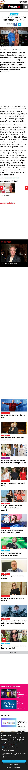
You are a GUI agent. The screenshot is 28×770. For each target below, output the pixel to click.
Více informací (19, 742)
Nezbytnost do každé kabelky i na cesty (22, 723)
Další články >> (14, 652)
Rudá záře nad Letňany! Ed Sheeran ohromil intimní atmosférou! (11, 554)
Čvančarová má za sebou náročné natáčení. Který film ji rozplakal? (14, 647)
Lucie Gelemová (15, 178)
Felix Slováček (8, 178)
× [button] (26, 733)
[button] (14, 744)
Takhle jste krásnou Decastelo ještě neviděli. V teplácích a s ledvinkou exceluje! (11, 508)
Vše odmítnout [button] (14, 764)
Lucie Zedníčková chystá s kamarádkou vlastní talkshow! (12, 439)
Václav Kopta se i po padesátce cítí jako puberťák (12, 577)
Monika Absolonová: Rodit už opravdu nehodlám (12, 600)
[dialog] (14, 751)
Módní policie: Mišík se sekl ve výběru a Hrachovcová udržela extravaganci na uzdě (13, 462)
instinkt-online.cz (21, 726)
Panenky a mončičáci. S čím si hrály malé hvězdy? (13, 484)
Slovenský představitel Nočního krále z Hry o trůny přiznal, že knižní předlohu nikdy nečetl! (13, 623)
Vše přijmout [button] (14, 761)
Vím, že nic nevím (20, 703)
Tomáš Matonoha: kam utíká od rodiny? (10, 263)
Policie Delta (20, 693)
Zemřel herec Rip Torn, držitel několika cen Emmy (13, 416)
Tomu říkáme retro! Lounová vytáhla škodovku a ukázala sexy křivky (12, 531)
